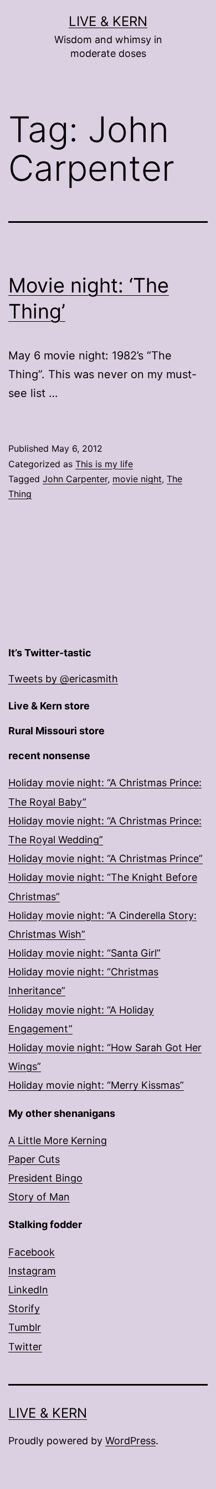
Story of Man (39, 1197)
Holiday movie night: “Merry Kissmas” (96, 1085)
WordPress (130, 1440)
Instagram (32, 1271)
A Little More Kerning (57, 1140)
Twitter (25, 1346)
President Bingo (45, 1178)
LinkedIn (28, 1289)
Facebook (31, 1252)
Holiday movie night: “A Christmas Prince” (105, 858)
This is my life (104, 463)
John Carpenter (75, 478)
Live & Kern (108, 21)
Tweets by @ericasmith (63, 679)
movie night (137, 478)
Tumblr (24, 1327)
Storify (24, 1308)
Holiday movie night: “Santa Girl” (84, 953)
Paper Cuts (34, 1159)
